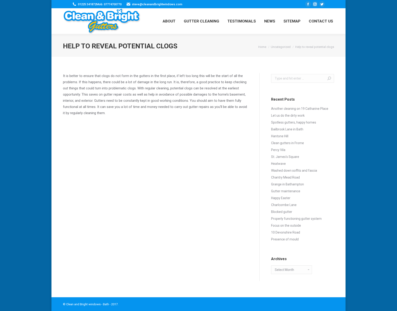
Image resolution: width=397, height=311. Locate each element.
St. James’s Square (285, 157)
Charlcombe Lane (284, 205)
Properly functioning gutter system (296, 218)
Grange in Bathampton (287, 184)
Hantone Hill (279, 136)
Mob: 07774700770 (109, 4)
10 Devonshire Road (285, 232)
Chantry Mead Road (285, 177)
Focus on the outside (286, 225)
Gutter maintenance (285, 191)
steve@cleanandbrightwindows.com (157, 4)
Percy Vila (278, 150)
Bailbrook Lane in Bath (287, 129)
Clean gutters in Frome (287, 143)
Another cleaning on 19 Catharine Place (299, 108)
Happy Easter (280, 198)
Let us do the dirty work (288, 115)
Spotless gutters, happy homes (293, 122)
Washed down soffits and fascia (294, 170)
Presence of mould (285, 239)
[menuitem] (169, 21)
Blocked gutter (281, 212)
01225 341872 (87, 4)
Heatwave (278, 163)
